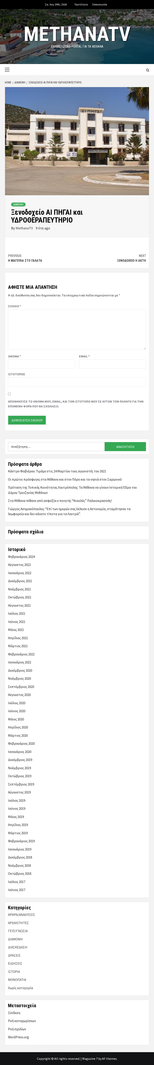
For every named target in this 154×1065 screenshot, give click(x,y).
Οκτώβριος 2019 (19, 776)
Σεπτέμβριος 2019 (21, 784)
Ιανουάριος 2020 (19, 752)
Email (84, 356)
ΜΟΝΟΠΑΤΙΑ (17, 980)
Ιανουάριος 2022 (19, 573)
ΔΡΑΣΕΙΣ (14, 955)
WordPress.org (18, 1037)
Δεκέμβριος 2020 (20, 670)
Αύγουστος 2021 (19, 605)
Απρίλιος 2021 (18, 638)
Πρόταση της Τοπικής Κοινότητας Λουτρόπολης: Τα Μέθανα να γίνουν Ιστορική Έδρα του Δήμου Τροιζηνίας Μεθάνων (72, 490)
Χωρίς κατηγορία (20, 988)
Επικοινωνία (99, 4)
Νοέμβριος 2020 (19, 678)
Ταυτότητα (81, 4)
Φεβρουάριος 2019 (21, 841)
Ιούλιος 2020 (16, 703)
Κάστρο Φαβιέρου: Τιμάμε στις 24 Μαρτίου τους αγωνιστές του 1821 (57, 471)
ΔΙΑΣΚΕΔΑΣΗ (17, 947)
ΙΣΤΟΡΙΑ (14, 971)
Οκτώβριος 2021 (19, 597)
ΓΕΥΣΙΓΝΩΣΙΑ (18, 931)
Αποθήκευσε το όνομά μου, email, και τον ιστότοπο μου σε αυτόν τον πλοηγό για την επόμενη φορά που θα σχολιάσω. (76, 403)
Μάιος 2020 (16, 719)
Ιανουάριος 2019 (19, 849)
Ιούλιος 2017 (16, 882)
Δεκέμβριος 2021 (20, 581)
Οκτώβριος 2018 (19, 873)
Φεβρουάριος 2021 (21, 654)
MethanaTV (77, 34)
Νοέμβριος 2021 (19, 589)
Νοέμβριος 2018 (19, 865)
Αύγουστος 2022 (19, 565)
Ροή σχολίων (17, 1029)
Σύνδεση (14, 1013)
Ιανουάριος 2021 (19, 662)
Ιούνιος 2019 (16, 808)
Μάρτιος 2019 (18, 833)
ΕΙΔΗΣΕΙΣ (15, 963)
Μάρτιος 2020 (18, 735)
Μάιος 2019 (16, 817)
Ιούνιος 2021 (16, 621)
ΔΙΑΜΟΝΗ (18, 204)
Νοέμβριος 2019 (19, 768)
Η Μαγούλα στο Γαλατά (25, 258)
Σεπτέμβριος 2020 (21, 687)
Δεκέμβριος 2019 (20, 760)
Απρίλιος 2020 (18, 727)
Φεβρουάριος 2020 (21, 743)
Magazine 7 (90, 1059)
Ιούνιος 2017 (16, 890)
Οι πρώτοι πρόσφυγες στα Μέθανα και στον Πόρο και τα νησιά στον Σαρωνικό (65, 479)
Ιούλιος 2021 (16, 613)
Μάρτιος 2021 (18, 646)
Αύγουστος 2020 (19, 695)
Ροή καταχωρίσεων (22, 1021)
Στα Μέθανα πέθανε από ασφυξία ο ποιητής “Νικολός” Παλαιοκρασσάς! (60, 500)
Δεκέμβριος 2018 (20, 857)
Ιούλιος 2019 (16, 800)
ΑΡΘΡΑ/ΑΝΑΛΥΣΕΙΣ (21, 914)
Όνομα (14, 356)
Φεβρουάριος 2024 (21, 556)
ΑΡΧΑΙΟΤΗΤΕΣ (18, 923)
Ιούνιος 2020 (16, 711)
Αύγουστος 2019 (19, 792)
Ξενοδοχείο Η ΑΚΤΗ (131, 258)
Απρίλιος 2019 (18, 825)
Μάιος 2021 (16, 630)
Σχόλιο (14, 306)
